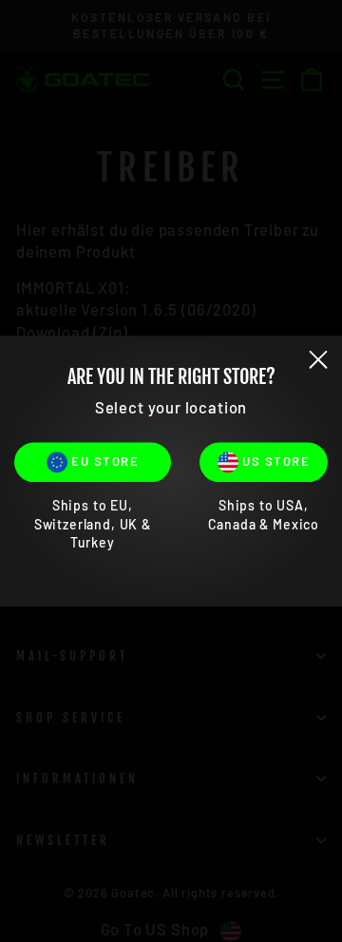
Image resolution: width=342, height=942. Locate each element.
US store (274, 461)
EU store (103, 461)
